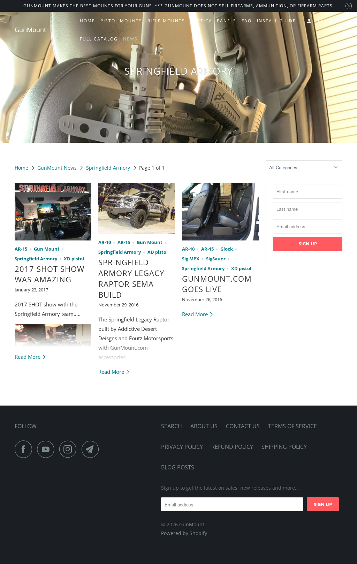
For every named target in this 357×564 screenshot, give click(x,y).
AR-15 (21, 249)
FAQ (247, 21)
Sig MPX (190, 259)
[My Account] (310, 21)
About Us (204, 426)
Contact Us (243, 426)
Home (87, 21)
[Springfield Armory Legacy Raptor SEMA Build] (136, 208)
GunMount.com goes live (217, 284)
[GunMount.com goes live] (220, 211)
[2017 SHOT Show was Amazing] (53, 211)
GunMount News (57, 167)
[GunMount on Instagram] (69, 449)
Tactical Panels (213, 21)
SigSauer (216, 259)
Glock (226, 249)
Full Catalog (99, 39)
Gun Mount (47, 249)
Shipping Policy (284, 447)
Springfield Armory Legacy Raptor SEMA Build (131, 278)
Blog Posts (177, 467)
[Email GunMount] (92, 449)
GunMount (30, 29)
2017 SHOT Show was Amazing (49, 274)
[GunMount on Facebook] (25, 449)
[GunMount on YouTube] (47, 449)
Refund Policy (232, 447)
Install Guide (276, 21)
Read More (28, 356)
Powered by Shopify (184, 533)
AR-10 (104, 242)
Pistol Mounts (121, 21)
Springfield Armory (108, 167)
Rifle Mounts (166, 21)
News (130, 39)
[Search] (321, 21)
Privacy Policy (182, 447)
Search (171, 426)
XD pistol (74, 259)
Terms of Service (292, 426)
